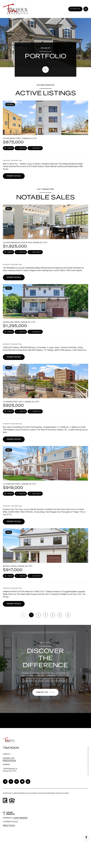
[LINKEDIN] (16, 781)
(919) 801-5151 (75, 9)
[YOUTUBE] (22, 781)
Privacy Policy (9, 825)
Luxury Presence (20, 818)
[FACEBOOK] (5, 781)
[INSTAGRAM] (11, 781)
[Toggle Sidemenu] (85, 9)
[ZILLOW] (28, 781)
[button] (45, 692)
